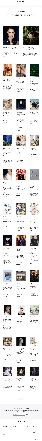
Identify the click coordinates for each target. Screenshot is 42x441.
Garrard (37, 439)
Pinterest (34, 431)
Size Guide (4, 434)
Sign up (27, 414)
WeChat (34, 433)
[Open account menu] (36, 1)
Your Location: (10, 439)
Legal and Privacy (26, 426)
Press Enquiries (15, 431)
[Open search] (38, 5)
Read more (5, 56)
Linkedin (34, 432)
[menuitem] (35, 5)
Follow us (34, 426)
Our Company (15, 426)
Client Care (5, 426)
